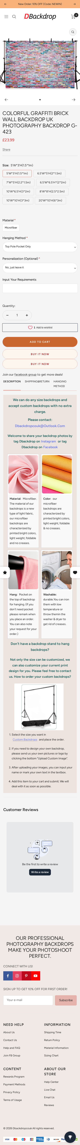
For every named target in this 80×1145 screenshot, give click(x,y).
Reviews (49, 1105)
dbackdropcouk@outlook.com (40, 426)
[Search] (14, 16)
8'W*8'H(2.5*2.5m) (52, 191)
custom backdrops (25, 739)
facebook (50, 447)
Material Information (56, 1047)
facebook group (25, 374)
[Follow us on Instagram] (17, 975)
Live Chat (49, 1089)
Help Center (51, 1081)
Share (6, 149)
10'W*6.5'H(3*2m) (18, 191)
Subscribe (66, 1000)
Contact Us (10, 1040)
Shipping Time (52, 1032)
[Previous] (6, 99)
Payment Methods (14, 1084)
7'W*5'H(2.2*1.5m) (18, 182)
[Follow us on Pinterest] (26, 975)
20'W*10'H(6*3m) (50, 200)
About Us (9, 1032)
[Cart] (73, 17)
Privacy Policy (11, 1092)
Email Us (49, 1097)
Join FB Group (11, 1055)
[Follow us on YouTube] (35, 975)
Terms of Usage (12, 1100)
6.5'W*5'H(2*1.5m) (49, 173)
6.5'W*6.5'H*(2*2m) (53, 182)
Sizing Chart (51, 1055)
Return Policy (52, 1040)
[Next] (73, 99)
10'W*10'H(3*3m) (17, 200)
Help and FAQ (11, 1047)
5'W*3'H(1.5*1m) (17, 173)
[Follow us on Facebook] (8, 975)
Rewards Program (13, 1076)
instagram (48, 441)
